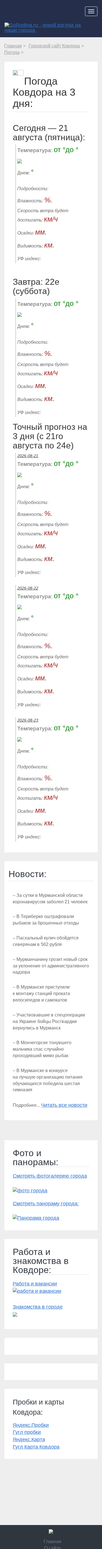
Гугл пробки (27, 1432)
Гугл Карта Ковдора (36, 1447)
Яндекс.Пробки (31, 1425)
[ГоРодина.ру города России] (51, 1531)
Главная (52, 1541)
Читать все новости (64, 1105)
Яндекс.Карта (29, 1439)
